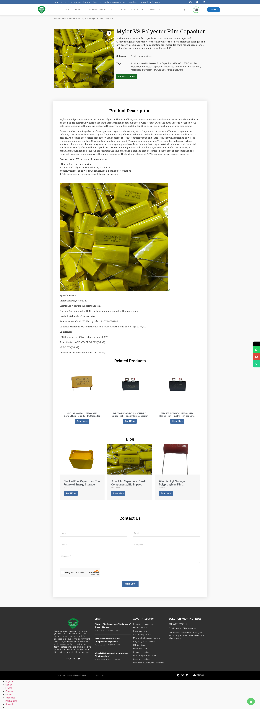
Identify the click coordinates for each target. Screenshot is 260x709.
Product (79, 9)
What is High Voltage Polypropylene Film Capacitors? (172, 484)
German (9, 691)
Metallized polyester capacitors (146, 638)
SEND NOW (130, 584)
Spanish (9, 704)
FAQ (113, 9)
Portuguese (11, 701)
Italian (8, 694)
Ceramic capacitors (141, 659)
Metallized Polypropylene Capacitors (148, 663)
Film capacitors (140, 627)
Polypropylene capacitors (144, 642)
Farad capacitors (140, 649)
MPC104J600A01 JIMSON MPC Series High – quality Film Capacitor (82, 414)
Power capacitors (141, 631)
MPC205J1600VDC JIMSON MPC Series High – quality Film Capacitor (177, 414)
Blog (123, 9)
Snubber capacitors (141, 652)
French (8, 688)
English (9, 681)
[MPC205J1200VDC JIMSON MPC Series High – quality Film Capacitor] (129, 405)
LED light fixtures (140, 645)
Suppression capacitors (143, 624)
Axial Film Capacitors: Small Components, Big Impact (128, 483)
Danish (8, 684)
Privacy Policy (99, 675)
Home (66, 9)
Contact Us (137, 9)
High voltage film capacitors (145, 656)
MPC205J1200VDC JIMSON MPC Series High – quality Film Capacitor (130, 414)
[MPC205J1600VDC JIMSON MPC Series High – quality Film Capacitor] (177, 405)
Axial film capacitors (71, 18)
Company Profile (97, 9)
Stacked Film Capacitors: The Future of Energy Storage (82, 483)
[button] (213, 9)
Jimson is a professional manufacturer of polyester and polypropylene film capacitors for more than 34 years (106, 2)
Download (154, 9)
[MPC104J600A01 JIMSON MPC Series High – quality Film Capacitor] (82, 405)
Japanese (10, 697)
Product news (114, 630)
